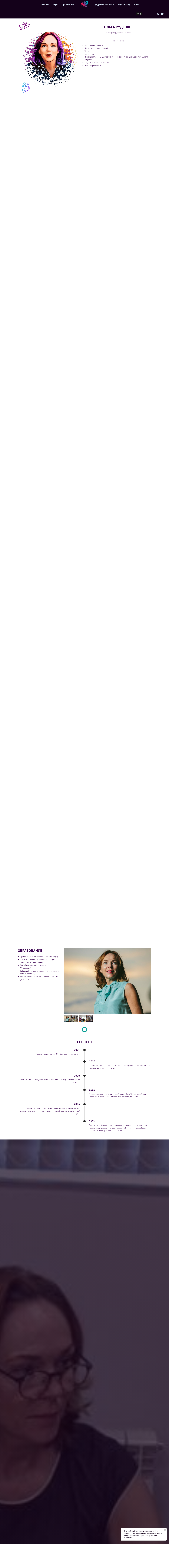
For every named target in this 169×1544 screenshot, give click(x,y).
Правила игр (68, 4)
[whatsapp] (162, 13)
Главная (45, 4)
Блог (136, 4)
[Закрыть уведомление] (165, 1530)
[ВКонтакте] (137, 13)
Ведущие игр (124, 4)
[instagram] (84, 1029)
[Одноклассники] (141, 13)
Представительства (104, 4)
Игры (55, 4)
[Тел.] (157, 13)
